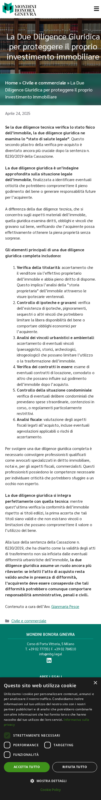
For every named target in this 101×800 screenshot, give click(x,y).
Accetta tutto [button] (27, 767)
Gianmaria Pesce (65, 606)
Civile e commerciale (44, 82)
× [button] (95, 683)
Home (11, 82)
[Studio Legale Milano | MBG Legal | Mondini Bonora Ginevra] (19, 9)
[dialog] (50, 738)
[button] (50, 781)
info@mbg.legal (50, 654)
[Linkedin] (49, 660)
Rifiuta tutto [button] (74, 767)
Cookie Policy (50, 789)
